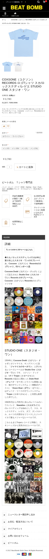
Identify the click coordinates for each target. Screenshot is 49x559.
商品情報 (6, 237)
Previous (3, 2)
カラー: (4, 133)
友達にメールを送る (9, 121)
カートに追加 (26, 167)
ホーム (4, 19)
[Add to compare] (4, 126)
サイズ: (4, 145)
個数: (3, 167)
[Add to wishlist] (8, 126)
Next (25, 2)
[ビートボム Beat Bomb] (26, 7)
